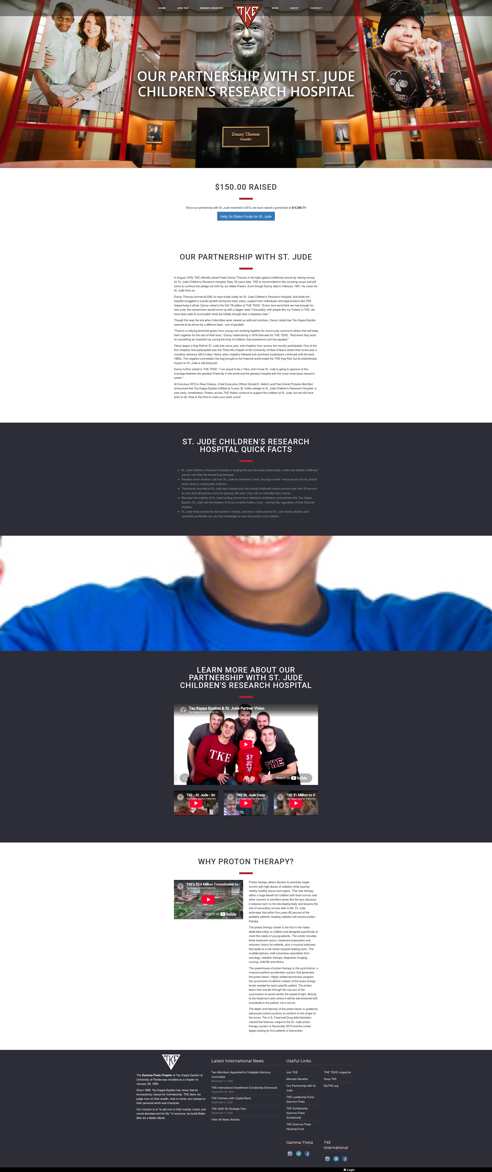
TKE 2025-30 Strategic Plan (228, 1109)
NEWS (275, 8)
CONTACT (316, 8)
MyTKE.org (331, 1085)
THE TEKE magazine (337, 1072)
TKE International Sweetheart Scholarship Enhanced (244, 1087)
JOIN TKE (183, 8)
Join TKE (292, 1072)
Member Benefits (297, 1079)
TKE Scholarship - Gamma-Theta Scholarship (297, 1112)
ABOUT (294, 8)
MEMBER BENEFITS (211, 8)
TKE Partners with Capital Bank (231, 1098)
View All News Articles (225, 1119)
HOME (162, 8)
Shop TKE (330, 1079)
